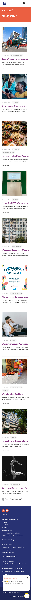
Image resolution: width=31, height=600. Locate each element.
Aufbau (5, 522)
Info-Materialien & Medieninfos (12, 533)
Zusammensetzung (8, 552)
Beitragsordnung (8, 544)
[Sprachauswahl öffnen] (23, 3)
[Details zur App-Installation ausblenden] (27, 596)
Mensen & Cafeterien (17, 55)
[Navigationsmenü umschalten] (27, 3)
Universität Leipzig (8, 561)
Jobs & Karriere (7, 530)
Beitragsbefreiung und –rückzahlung (13, 547)
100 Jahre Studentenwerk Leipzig (13, 536)
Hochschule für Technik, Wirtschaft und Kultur (14, 565)
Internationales (15, 149)
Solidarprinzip (7, 550)
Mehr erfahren (7, 587)
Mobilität (16, 102)
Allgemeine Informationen (10, 519)
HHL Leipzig (6, 574)
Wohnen (14, 437)
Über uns (14, 340)
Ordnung (5, 527)
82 (13, 499)
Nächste (18, 499)
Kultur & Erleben (17, 246)
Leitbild (5, 525)
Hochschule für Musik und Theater (13, 569)
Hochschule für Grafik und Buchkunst (13, 571)
